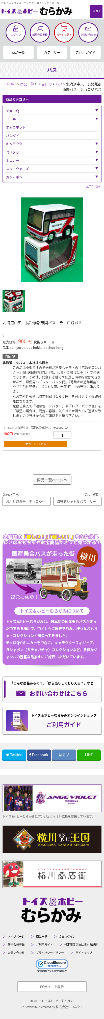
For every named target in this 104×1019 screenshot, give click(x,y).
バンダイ (12, 135)
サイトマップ (83, 952)
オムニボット (16, 127)
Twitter (15, 754)
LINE (89, 754)
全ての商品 (93, 186)
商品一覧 (18, 52)
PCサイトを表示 (52, 986)
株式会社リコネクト (69, 1007)
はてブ (64, 754)
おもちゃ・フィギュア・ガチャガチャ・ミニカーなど (31, 3)
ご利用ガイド (85, 52)
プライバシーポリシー (50, 952)
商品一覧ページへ (52, 479)
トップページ (16, 936)
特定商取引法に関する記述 (81, 944)
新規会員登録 (16, 944)
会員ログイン (67, 936)
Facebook (40, 754)
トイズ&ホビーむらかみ (57, 1001)
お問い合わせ (16, 952)
